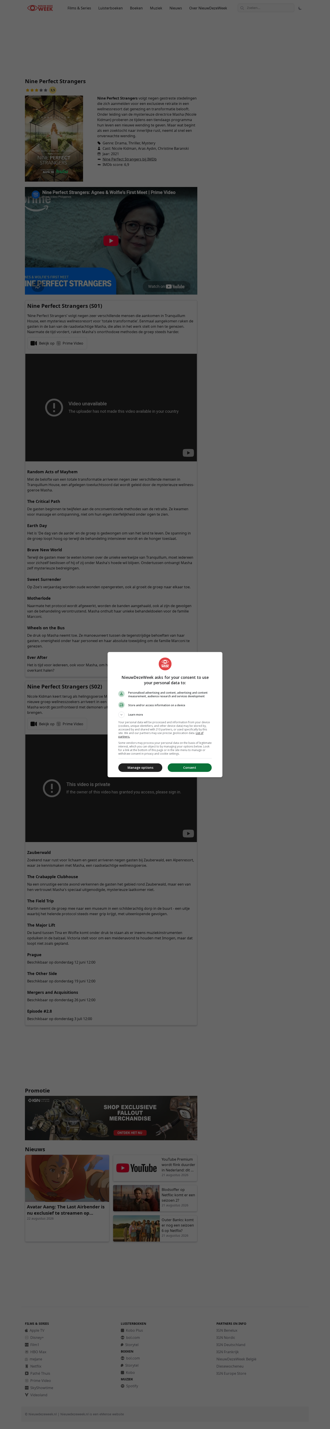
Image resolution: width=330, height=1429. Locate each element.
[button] (165, 715)
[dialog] (165, 714)
